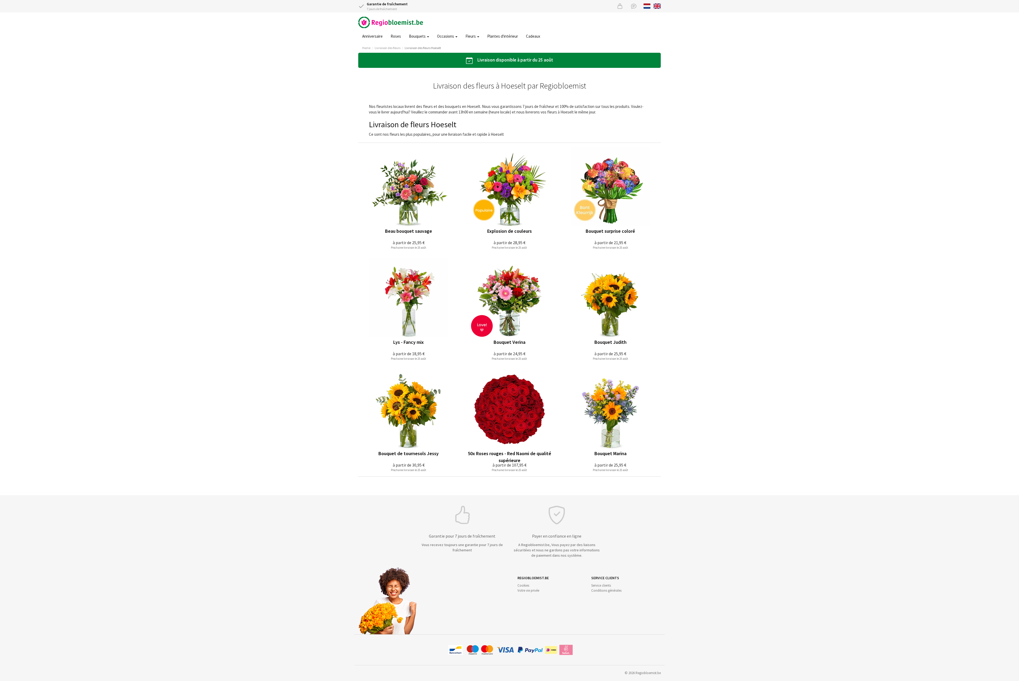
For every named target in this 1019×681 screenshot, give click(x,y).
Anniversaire (372, 36)
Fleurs (471, 36)
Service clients (601, 585)
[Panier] (620, 6)
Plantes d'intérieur (502, 36)
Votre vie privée (528, 590)
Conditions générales (606, 590)
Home (366, 48)
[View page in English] (657, 5)
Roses (396, 36)
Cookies (523, 585)
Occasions (446, 36)
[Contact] (633, 6)
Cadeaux (533, 36)
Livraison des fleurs (387, 48)
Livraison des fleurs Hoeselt (423, 48)
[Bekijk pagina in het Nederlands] (647, 5)
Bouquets (417, 36)
